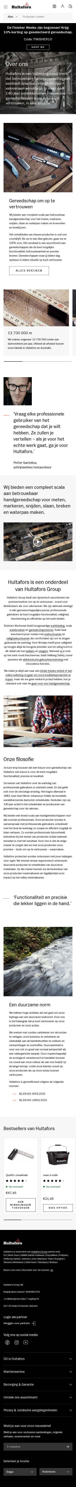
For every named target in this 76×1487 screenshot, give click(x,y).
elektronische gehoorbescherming (43, 659)
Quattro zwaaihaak (17, 1175)
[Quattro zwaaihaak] (21, 1155)
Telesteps (43, 1262)
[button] (70, 5)
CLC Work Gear (11, 1255)
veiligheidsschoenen (18, 638)
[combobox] (38, 16)
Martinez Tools (45, 1258)
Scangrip (59, 1258)
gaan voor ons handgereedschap (50, 683)
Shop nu (38, 47)
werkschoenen (53, 634)
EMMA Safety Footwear (33, 1255)
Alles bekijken (29, 270)
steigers (43, 651)
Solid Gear (30, 1262)
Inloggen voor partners (17, 1323)
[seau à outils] (58, 1155)
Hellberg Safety (12, 1258)
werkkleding (58, 626)
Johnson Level (29, 1258)
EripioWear (51, 1255)
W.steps (53, 1262)
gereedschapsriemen (41, 630)
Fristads (63, 1255)
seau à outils (50, 1175)
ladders (30, 651)
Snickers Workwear (14, 1262)
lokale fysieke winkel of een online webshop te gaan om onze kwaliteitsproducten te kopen (38, 675)
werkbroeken (17, 630)
